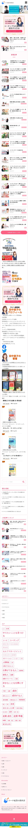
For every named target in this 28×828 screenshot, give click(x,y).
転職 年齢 (18, 720)
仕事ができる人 (10, 670)
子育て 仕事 (6, 691)
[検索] (23, 482)
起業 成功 (7, 716)
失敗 (16, 678)
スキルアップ (5, 603)
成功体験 (5, 700)
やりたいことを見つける (13, 634)
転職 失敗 (10, 720)
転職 (4, 617)
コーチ (5, 640)
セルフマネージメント (12, 651)
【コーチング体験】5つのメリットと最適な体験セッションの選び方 (13, 507)
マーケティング (6, 655)
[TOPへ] (14, 819)
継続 (3, 704)
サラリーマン (6, 644)
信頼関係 (21, 670)
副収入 (5, 675)
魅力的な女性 (7, 724)
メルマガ (13, 655)
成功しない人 (6, 696)
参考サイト (4, 786)
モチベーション (7, 658)
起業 (4, 614)
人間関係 (6, 662)
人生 (21, 658)
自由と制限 (5, 712)
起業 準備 (18, 716)
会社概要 (4, 783)
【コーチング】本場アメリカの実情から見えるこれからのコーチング (13, 497)
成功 (14, 690)
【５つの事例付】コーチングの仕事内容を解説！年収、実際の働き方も (13, 502)
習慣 (7, 704)
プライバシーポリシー (7, 789)
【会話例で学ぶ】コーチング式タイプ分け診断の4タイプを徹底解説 (13, 493)
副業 (4, 610)
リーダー (16, 658)
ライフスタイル (6, 607)
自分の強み (20, 708)
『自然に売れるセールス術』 (9, 449)
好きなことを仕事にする (13, 684)
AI (3, 628)
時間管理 (22, 700)
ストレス (5, 647)
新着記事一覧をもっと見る (14, 232)
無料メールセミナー (6, 760)
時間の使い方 (13, 700)
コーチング (5, 600)
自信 (12, 704)
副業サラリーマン (8, 678)
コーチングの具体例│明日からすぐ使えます (12, 511)
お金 (7, 628)
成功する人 (17, 695)
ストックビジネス (14, 644)
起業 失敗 (16, 712)
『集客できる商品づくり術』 (9, 422)
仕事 (12, 662)
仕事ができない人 (8, 666)
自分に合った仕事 (8, 708)
